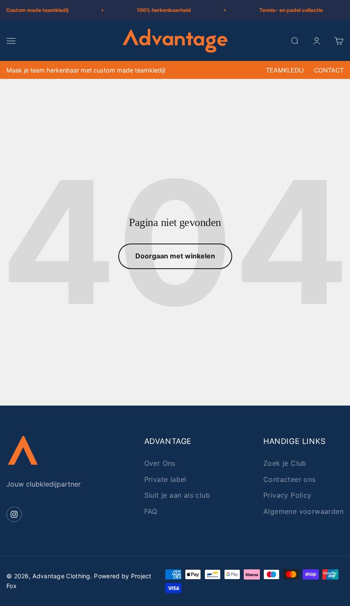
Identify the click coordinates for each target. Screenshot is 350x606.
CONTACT (329, 70)
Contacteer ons (289, 479)
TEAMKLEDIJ (285, 70)
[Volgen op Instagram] (14, 514)
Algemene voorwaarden (303, 511)
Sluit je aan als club (177, 495)
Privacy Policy (287, 495)
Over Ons (159, 463)
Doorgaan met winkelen (175, 256)
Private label (165, 479)
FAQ (151, 511)
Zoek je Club (284, 463)
